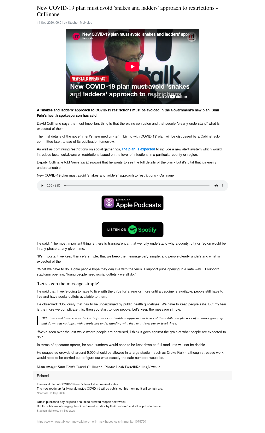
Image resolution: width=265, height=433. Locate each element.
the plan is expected (138, 148)
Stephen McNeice (80, 22)
